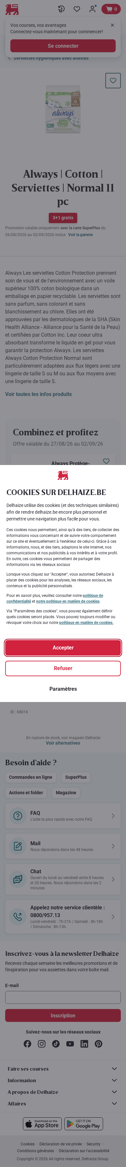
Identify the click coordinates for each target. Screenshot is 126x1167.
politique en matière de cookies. (86, 622)
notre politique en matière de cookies (68, 601)
